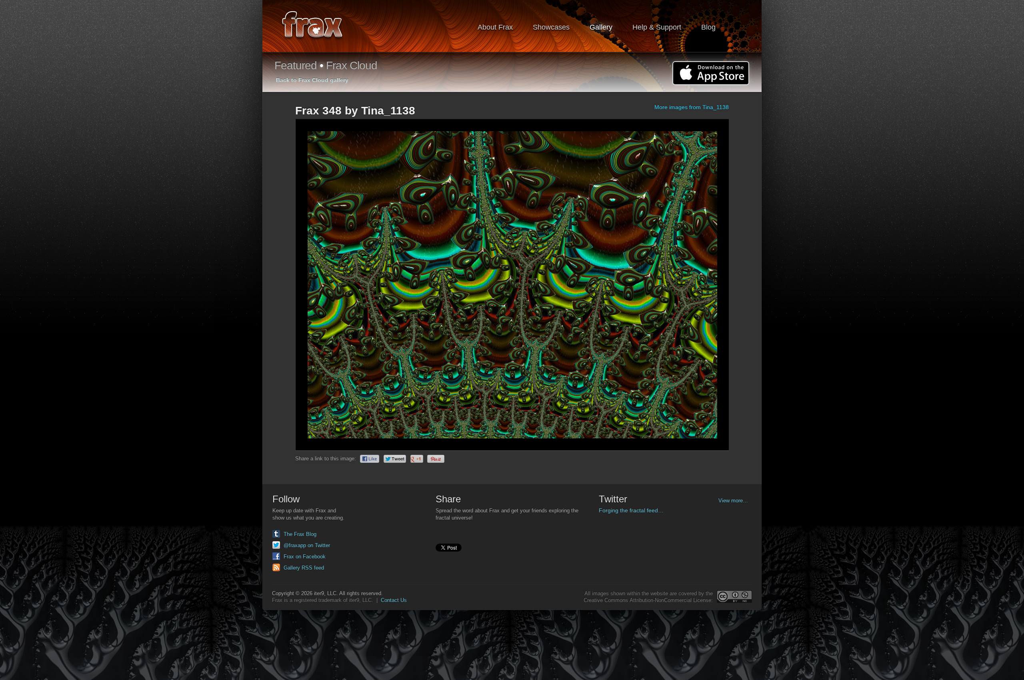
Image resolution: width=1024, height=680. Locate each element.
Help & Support (656, 27)
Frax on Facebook (305, 557)
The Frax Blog (300, 534)
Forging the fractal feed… (631, 510)
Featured (295, 65)
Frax (317, 26)
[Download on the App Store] (710, 73)
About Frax (495, 27)
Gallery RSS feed (304, 568)
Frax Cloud (351, 65)
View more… (733, 501)
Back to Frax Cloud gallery (312, 80)
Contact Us (394, 600)
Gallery (601, 27)
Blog (708, 27)
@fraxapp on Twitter (307, 545)
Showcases (551, 27)
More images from (691, 107)
